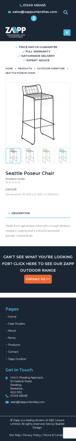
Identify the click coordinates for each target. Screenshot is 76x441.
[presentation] (6, 115)
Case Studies (16, 323)
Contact (13, 351)
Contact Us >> (38, 279)
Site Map (15, 435)
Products (14, 344)
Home (12, 316)
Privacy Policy (32, 435)
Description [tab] (21, 213)
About (12, 330)
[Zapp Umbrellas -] (16, 32)
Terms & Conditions (55, 435)
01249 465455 (18, 395)
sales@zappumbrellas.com (34, 12)
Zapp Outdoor (17, 359)
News (11, 337)
